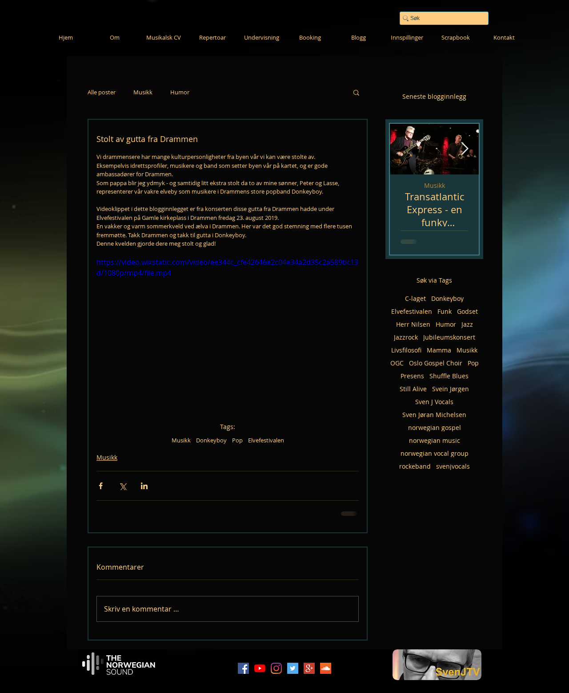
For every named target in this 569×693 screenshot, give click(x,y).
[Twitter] (292, 668)
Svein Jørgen (450, 389)
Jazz (467, 324)
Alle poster (102, 92)
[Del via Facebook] (100, 486)
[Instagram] (276, 668)
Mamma (439, 350)
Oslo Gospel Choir (435, 363)
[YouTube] (259, 668)
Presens (412, 376)
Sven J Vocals (434, 401)
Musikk (142, 92)
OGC (397, 363)
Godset (467, 311)
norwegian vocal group (435, 453)
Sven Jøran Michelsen (434, 414)
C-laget (415, 298)
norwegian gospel (434, 427)
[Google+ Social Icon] (309, 668)
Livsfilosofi (406, 350)
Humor (179, 92)
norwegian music (434, 440)
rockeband (415, 466)
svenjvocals (453, 466)
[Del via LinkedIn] (144, 486)
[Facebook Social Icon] (243, 668)
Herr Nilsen (413, 324)
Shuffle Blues (449, 376)
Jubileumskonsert (449, 337)
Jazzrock (406, 337)
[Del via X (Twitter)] (122, 486)
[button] (356, 92)
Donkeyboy (211, 440)
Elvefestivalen (266, 440)
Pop (237, 440)
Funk (444, 311)
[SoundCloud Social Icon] (325, 668)
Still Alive (413, 389)
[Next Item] (465, 149)
